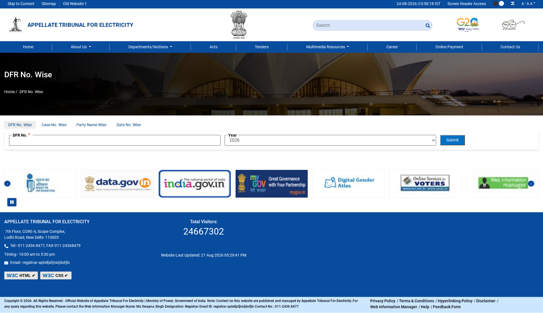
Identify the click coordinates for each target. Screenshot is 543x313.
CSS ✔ (56, 275)
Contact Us (510, 47)
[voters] (425, 184)
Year (232, 135)
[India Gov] (194, 184)
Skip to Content (21, 3)
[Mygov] (271, 184)
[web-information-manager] (502, 184)
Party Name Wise (91, 124)
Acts (213, 47)
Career (392, 47)
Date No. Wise (129, 124)
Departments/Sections (148, 47)
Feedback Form (447, 307)
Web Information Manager (393, 307)
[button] (495, 3)
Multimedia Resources (326, 47)
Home (28, 47)
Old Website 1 (75, 3)
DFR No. (20, 135)
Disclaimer (485, 301)
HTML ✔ (21, 275)
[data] (117, 184)
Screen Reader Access (466, 3)
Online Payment (449, 47)
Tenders (262, 47)
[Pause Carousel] (12, 202)
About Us (79, 47)
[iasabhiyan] (348, 184)
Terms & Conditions (416, 301)
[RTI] (40, 184)
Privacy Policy (382, 301)
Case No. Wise (54, 124)
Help (425, 307)
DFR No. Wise (20, 124)
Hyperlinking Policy (455, 301)
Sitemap (49, 3)
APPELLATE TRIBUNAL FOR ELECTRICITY (80, 24)
